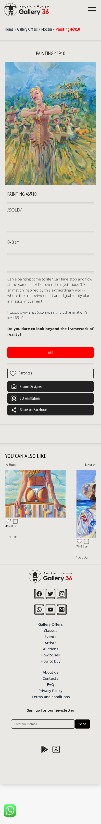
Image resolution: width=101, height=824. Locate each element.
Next (90, 464)
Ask (50, 352)
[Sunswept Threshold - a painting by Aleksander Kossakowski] (35, 494)
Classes (50, 630)
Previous (11, 464)
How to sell (50, 654)
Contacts (50, 678)
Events (50, 636)
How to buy (51, 661)
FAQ (50, 684)
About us (50, 672)
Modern (46, 29)
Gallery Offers (27, 29)
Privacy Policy (50, 690)
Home (9, 29)
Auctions (50, 648)
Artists (50, 642)
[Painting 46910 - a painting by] (50, 123)
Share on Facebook (29, 410)
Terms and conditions (50, 696)
